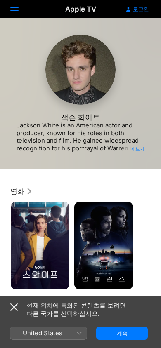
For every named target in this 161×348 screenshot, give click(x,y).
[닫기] (14, 307)
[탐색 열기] (19, 9)
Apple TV (80, 9)
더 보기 (137, 149)
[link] (21, 191)
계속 (122, 333)
